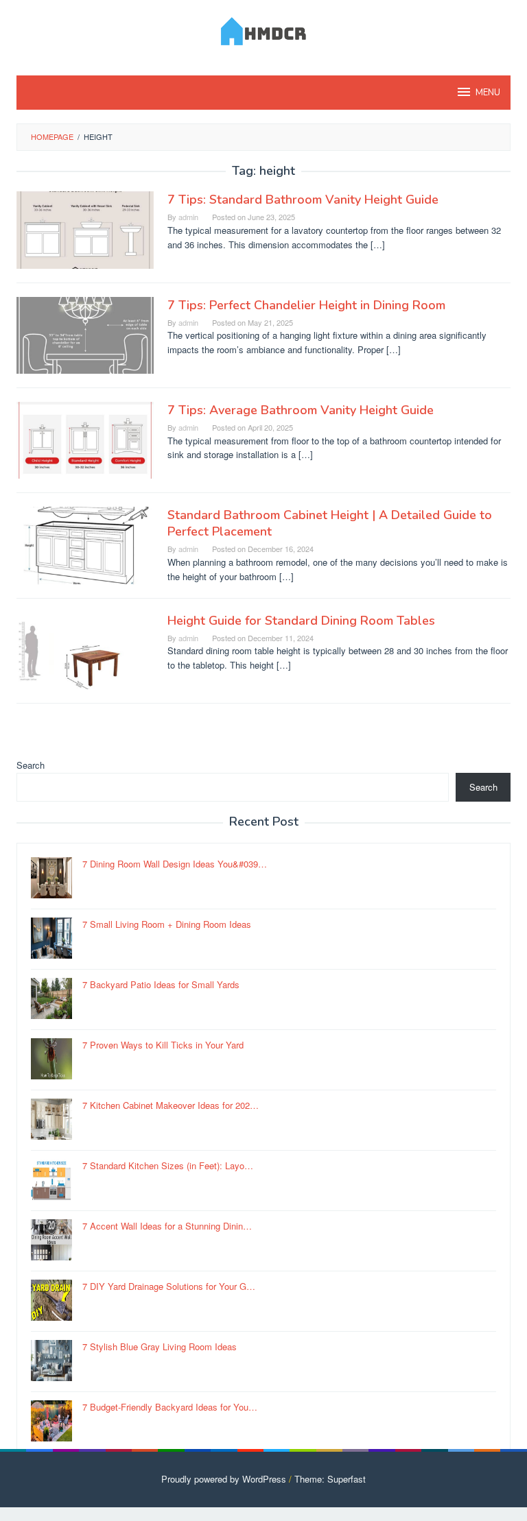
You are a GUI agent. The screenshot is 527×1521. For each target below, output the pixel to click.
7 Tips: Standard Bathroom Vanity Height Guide (302, 199)
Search (30, 764)
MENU (488, 92)
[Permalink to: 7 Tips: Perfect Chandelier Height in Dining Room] (85, 333)
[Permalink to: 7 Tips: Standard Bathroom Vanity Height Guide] (85, 228)
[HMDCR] (264, 29)
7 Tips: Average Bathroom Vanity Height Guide (300, 410)
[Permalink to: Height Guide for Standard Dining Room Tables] (85, 649)
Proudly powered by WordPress (223, 1478)
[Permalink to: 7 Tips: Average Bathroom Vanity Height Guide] (85, 439)
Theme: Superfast (330, 1478)
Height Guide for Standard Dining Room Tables (301, 620)
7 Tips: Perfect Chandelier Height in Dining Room (306, 305)
